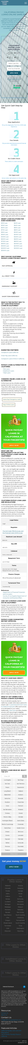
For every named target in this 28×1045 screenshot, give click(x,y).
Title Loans (6, 369)
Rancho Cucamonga (7, 824)
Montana (7, 909)
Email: (8, 66)
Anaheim (20, 794)
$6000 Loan (17, 239)
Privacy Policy (11, 79)
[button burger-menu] (25, 3)
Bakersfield (7, 794)
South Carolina (20, 923)
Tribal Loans (6, 373)
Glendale (20, 817)
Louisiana (7, 901)
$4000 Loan (17, 237)
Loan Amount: (11, 60)
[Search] (24, 776)
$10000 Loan (18, 243)
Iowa (20, 896)
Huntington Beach (7, 820)
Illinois (20, 893)
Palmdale (20, 839)
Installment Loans (8, 371)
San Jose (7, 783)
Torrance (7, 850)
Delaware (20, 888)
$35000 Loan (5, 250)
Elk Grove (20, 831)
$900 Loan (4, 232)
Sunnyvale (20, 842)
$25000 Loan (5, 248)
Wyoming (20, 931)
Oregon (7, 920)
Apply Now (14, 73)
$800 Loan (17, 230)
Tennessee (7, 925)
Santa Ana (7, 798)
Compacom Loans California (9, 352)
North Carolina (20, 915)
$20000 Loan (18, 246)
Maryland (20, 901)
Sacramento (20, 787)
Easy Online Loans (8, 404)
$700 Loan (4, 230)
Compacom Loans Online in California (12, 359)
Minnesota (20, 904)
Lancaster (20, 835)
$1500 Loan (4, 234)
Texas (20, 925)
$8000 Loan (18, 241)
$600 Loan (17, 227)
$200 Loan (17, 223)
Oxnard (21, 813)
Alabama (7, 885)
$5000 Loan (5, 239)
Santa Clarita (20, 820)
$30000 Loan (18, 248)
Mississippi (8, 907)
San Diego (20, 780)
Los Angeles (7, 780)
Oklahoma (20, 917)
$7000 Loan (5, 241)
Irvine (7, 806)
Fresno (7, 787)
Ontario (7, 831)
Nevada (7, 912)
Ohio (7, 917)
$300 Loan (4, 225)
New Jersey (20, 912)
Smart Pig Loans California (9, 355)
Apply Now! (14, 867)
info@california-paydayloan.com (11, 1020)
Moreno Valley (7, 817)
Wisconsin (8, 931)
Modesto (20, 809)
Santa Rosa (7, 828)
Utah (7, 928)
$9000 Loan (5, 243)
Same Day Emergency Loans (12, 399)
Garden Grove (20, 828)
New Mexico (7, 915)
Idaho (7, 893)
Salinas (7, 842)
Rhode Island (8, 923)
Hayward (7, 839)
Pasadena (20, 850)
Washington (20, 928)
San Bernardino (7, 809)
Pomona (7, 846)
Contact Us (4, 1013)
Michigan (7, 904)
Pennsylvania (20, 920)
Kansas (8, 899)
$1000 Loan (17, 232)
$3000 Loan (5, 237)
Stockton (7, 802)
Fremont (20, 806)
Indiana (7, 896)
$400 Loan (17, 225)
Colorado (7, 888)
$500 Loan (4, 227)
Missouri (20, 907)
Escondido (20, 846)
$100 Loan (4, 223)
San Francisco (20, 783)
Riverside (20, 798)
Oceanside (20, 824)
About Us (4, 1015)
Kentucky (20, 899)
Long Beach (7, 791)
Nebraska (20, 909)
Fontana (7, 813)
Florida (8, 891)
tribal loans (12, 710)
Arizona (20, 885)
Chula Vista (21, 802)
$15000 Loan (5, 246)
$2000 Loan (17, 234)
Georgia (20, 891)
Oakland (20, 791)
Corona (7, 835)
